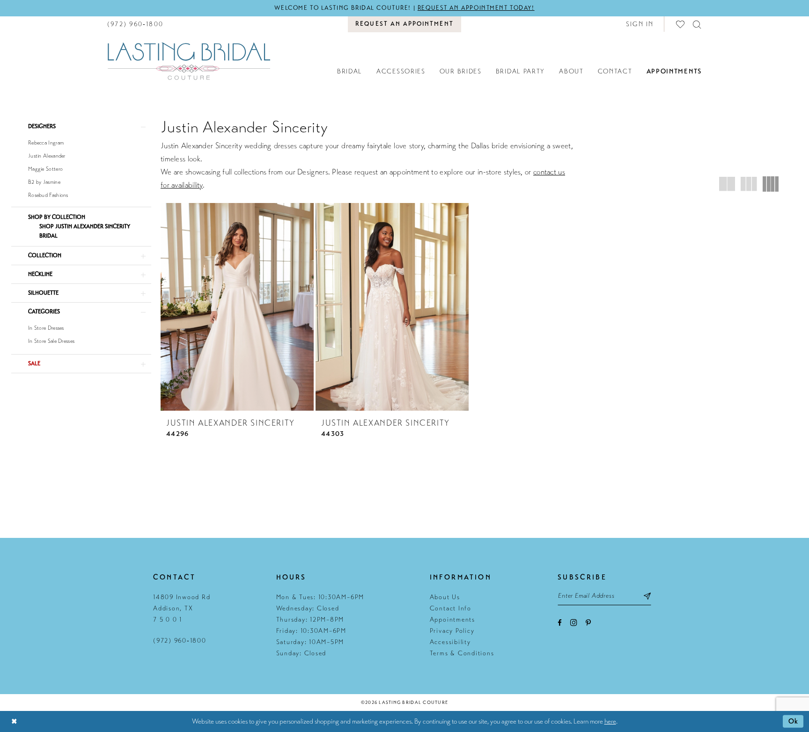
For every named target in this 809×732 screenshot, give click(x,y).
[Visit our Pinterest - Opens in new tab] (588, 622)
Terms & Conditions (462, 653)
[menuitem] (135, 24)
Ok (793, 721)
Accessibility (450, 642)
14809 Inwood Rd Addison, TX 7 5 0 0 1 (181, 608)
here (610, 721)
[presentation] (237, 306)
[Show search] (697, 24)
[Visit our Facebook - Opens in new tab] (560, 622)
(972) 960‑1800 (179, 641)
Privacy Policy (452, 631)
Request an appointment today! (476, 8)
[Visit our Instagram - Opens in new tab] (573, 622)
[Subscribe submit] (647, 596)
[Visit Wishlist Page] (680, 24)
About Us (445, 597)
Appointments (452, 619)
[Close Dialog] (14, 721)
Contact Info (450, 608)
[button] (640, 24)
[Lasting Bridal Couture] (189, 61)
